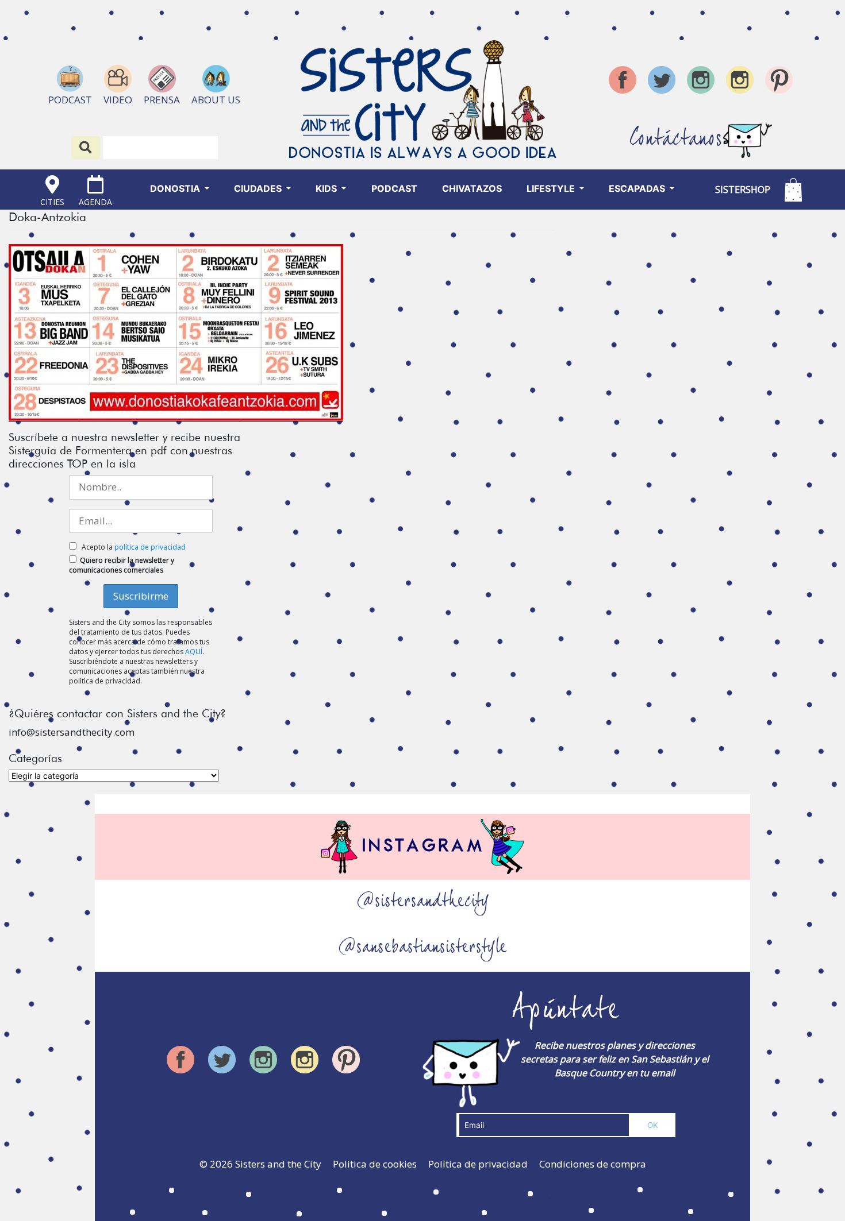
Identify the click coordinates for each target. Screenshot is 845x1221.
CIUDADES (259, 188)
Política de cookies (375, 1163)
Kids (327, 188)
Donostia (176, 188)
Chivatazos (472, 188)
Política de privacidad (478, 1163)
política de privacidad (150, 547)
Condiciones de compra (592, 1163)
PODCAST (394, 188)
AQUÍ (193, 651)
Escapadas (638, 188)
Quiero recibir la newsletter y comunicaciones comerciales (121, 565)
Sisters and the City (278, 1163)
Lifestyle (552, 188)
